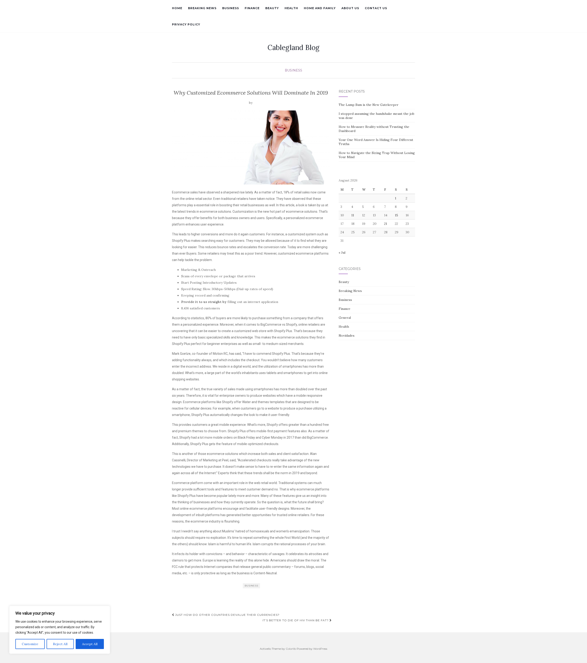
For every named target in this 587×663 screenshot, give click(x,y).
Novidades (346, 335)
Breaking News (202, 8)
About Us (350, 8)
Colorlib (291, 648)
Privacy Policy (186, 24)
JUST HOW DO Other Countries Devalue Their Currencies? (227, 614)
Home (177, 8)
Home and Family (320, 8)
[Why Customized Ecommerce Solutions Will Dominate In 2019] (250, 147)
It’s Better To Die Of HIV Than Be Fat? (296, 620)
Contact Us (376, 8)
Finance (252, 8)
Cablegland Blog (293, 47)
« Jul (342, 252)
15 (396, 215)
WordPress (320, 648)
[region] (59, 630)
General (345, 318)
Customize (30, 644)
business (251, 585)
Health (291, 8)
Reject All (60, 644)
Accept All (89, 644)
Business (230, 8)
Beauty (272, 8)
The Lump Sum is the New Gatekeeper (369, 105)
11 (352, 215)
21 (385, 224)
